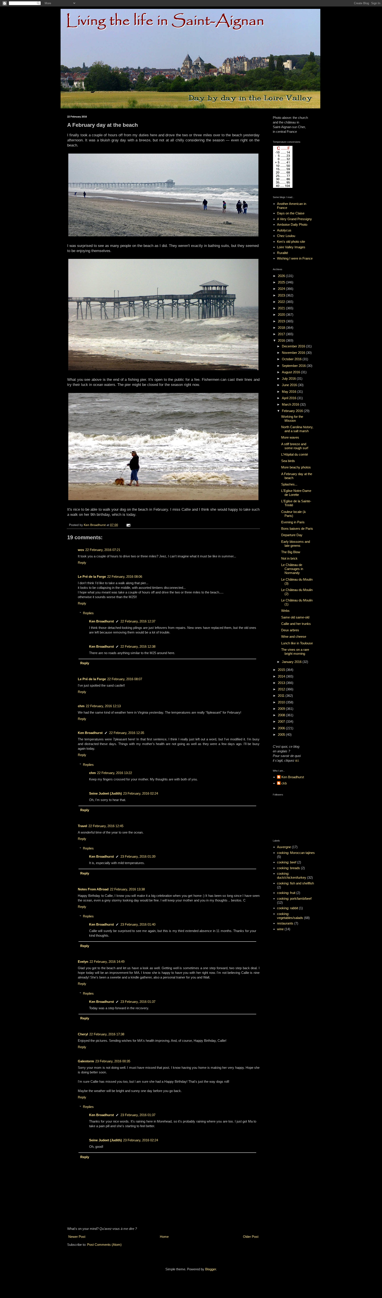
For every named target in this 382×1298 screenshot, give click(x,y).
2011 (281, 695)
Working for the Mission (292, 418)
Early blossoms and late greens (295, 543)
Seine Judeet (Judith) (105, 793)
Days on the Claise (290, 213)
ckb (284, 783)
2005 (282, 734)
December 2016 (294, 346)
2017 (282, 334)
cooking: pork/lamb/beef (294, 898)
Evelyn (83, 961)
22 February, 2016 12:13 (103, 706)
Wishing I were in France (295, 258)
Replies (88, 613)
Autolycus (284, 230)
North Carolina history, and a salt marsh (297, 429)
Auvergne (284, 847)
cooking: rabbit (287, 908)
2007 (282, 721)
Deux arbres (290, 630)
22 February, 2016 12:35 (126, 733)
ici (296, 760)
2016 (282, 340)
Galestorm (86, 1061)
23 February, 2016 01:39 (137, 856)
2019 (282, 321)
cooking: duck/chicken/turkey (291, 875)
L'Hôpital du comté (294, 454)
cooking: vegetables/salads (290, 916)
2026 (282, 276)
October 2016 (292, 359)
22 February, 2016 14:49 (107, 961)
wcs (81, 550)
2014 (282, 676)
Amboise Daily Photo (292, 224)
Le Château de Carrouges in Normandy (292, 569)
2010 (282, 702)
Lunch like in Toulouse (297, 643)
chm (81, 706)
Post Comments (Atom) (104, 1244)
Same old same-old (295, 617)
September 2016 (294, 366)
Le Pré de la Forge (92, 576)
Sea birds (288, 461)
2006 (282, 728)
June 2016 (290, 385)
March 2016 (291, 404)
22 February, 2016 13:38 (127, 889)
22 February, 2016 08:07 (124, 679)
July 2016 (289, 378)
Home (164, 1236)
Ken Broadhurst (101, 621)
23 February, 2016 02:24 (140, 793)
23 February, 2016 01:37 (137, 1001)
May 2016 (289, 391)
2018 (282, 327)
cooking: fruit (286, 893)
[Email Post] (128, 525)
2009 (282, 709)
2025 (282, 282)
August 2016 (291, 372)
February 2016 (293, 411)
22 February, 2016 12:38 (137, 646)
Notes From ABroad (93, 889)
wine (280, 929)
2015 (282, 670)
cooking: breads (288, 868)
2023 (282, 295)
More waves (290, 437)
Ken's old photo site (291, 241)
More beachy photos (296, 467)
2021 (282, 308)
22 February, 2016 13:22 (114, 773)
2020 (282, 314)
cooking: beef (286, 862)
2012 (282, 689)
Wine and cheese (293, 636)
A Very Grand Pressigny (294, 219)
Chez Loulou (286, 236)
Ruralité (282, 253)
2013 (282, 683)
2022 (282, 302)
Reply (82, 562)
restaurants (285, 923)
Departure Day (291, 535)
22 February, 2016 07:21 (102, 550)
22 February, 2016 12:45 (105, 826)
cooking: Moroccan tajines (296, 853)
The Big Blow (290, 552)
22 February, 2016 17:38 (106, 1034)
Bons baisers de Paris (297, 528)
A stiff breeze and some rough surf (294, 446)
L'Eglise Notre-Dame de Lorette (296, 493)
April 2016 (289, 398)
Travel (82, 826)
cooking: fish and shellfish (295, 883)
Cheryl (83, 1034)
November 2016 (294, 352)
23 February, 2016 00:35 (112, 1061)
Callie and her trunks (296, 624)
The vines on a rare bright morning (295, 651)
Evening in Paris (293, 522)
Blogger (210, 1269)
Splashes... (289, 484)
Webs (285, 610)
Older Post (250, 1236)
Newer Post (76, 1236)
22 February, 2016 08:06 (124, 576)
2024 (282, 289)
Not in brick (289, 558)
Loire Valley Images (291, 247)
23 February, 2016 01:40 (137, 924)
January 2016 (292, 662)
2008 (282, 715)
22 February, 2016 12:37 (137, 621)
